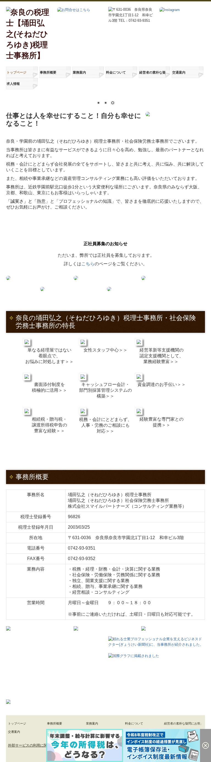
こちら (88, 263)
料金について (116, 72)
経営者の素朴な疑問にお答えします (152, 72)
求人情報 (13, 84)
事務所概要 (48, 72)
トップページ (16, 72)
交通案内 (178, 72)
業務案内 (79, 72)
